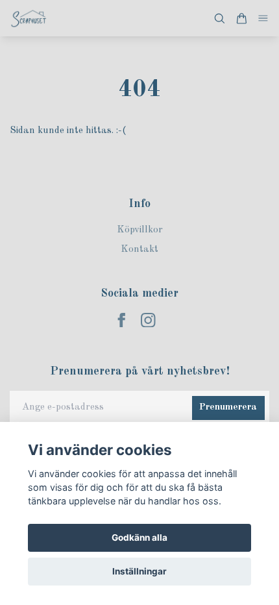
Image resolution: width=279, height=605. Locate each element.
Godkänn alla (139, 537)
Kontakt (139, 249)
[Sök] (219, 18)
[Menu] (263, 18)
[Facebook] (121, 320)
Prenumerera (228, 407)
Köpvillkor (140, 230)
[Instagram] (148, 320)
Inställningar (139, 571)
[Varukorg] (241, 18)
